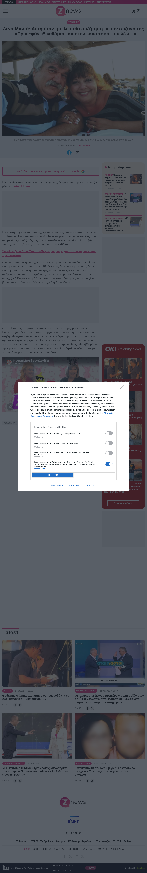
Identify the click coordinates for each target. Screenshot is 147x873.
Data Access (73, 485)
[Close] (123, 388)
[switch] (109, 433)
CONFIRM (53, 475)
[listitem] (73, 427)
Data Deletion (57, 485)
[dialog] (73, 436)
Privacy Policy (90, 485)
